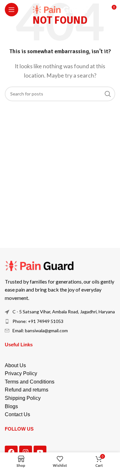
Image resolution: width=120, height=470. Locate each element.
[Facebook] (11, 452)
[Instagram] (25, 452)
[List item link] (60, 321)
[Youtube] (40, 452)
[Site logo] (60, 9)
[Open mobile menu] (11, 9)
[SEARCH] (107, 94)
